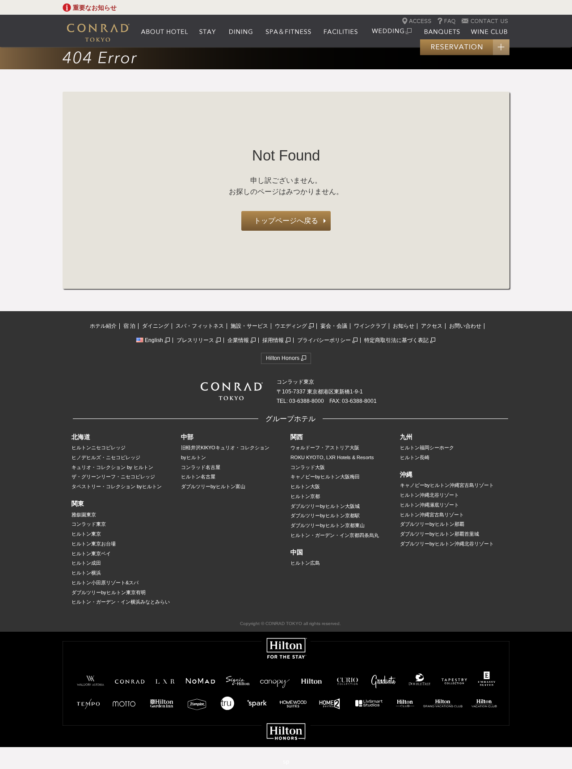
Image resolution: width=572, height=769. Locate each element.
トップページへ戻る (286, 220)
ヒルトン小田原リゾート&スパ (105, 582)
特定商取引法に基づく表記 (396, 340)
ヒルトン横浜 (86, 572)
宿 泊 (129, 326)
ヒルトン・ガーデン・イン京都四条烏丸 (334, 535)
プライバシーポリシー (324, 340)
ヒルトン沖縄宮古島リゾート (432, 514)
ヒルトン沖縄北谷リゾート (429, 495)
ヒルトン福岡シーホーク (427, 447)
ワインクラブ (370, 326)
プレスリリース (195, 340)
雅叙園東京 (84, 514)
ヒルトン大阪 (305, 486)
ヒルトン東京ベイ (91, 553)
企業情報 (238, 340)
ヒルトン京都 (305, 496)
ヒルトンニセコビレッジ (99, 447)
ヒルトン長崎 (414, 457)
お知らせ (403, 326)
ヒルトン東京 (86, 534)
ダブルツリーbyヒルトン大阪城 (325, 506)
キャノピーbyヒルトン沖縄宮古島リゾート (447, 485)
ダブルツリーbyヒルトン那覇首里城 (439, 534)
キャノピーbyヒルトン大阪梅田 (325, 476)
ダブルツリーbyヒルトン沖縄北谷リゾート (447, 543)
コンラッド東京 (89, 524)
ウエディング (291, 326)
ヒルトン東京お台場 (94, 543)
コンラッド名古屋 (200, 467)
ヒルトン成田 (86, 563)
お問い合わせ (465, 326)
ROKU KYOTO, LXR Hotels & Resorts (332, 457)
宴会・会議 (333, 326)
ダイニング (155, 326)
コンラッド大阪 (307, 467)
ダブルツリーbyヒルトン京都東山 (327, 525)
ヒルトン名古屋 (198, 476)
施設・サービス (249, 326)
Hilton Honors (282, 358)
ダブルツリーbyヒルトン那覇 (432, 524)
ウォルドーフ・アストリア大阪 (324, 447)
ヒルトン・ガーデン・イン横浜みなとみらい (121, 601)
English (154, 340)
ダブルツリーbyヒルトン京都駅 (325, 515)
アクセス (431, 326)
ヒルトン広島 (305, 563)
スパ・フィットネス (200, 326)
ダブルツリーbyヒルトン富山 (213, 486)
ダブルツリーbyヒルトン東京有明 (109, 592)
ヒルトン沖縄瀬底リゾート (429, 504)
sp (286, 761)
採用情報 (273, 340)
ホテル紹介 (103, 326)
